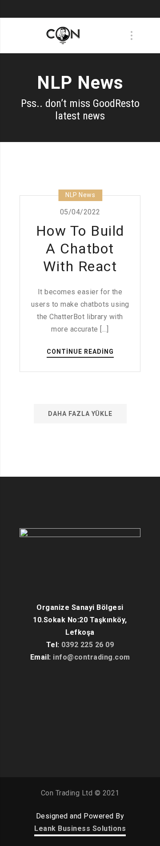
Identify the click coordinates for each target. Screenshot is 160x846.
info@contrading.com (91, 657)
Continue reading (80, 352)
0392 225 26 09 (87, 644)
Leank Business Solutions (80, 828)
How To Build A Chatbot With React (80, 248)
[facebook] (60, 9)
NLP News (80, 194)
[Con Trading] (64, 35)
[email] (100, 9)
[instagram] (86, 9)
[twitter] (73, 9)
